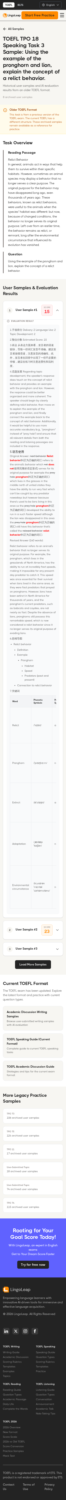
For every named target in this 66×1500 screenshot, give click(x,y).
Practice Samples (13, 1451)
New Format (10, 1432)
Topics (6, 1376)
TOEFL (8, 4)
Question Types (45, 1357)
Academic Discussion (16, 1357)
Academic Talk (45, 1408)
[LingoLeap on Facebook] (35, 1331)
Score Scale (10, 1436)
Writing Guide (11, 1352)
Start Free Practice (39, 15)
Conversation (44, 1399)
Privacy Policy (49, 1487)
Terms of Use (28, 1487)
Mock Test (9, 1455)
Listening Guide (45, 1389)
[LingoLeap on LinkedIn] (6, 1331)
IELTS (20, 4)
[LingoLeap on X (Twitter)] (15, 1331)
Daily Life (8, 1404)
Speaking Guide (45, 1352)
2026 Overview (12, 1427)
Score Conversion (13, 1446)
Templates (9, 1366)
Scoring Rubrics (12, 1361)
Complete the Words (15, 1408)
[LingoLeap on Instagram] (25, 1331)
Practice (41, 1371)
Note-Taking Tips (45, 1413)
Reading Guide (12, 1389)
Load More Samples (33, 964)
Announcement (45, 1404)
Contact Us (8, 1487)
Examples (8, 1371)
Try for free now (33, 1265)
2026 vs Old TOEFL (14, 1441)
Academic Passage (14, 1399)
